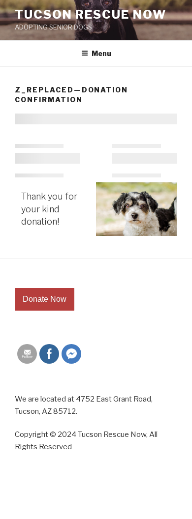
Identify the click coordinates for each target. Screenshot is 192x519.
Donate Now (44, 299)
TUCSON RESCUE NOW (90, 14)
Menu (101, 53)
